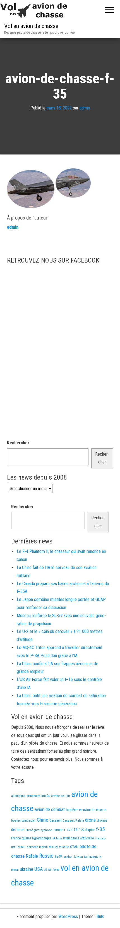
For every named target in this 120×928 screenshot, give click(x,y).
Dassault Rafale (73, 820)
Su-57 (58, 857)
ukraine (26, 869)
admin (85, 108)
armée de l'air (60, 796)
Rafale (32, 856)
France (16, 838)
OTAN (74, 847)
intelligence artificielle (78, 838)
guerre (26, 838)
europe (58, 830)
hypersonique (41, 838)
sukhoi (68, 857)
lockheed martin (37, 847)
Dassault (55, 820)
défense (17, 829)
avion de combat (50, 809)
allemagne (18, 796)
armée (45, 796)
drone (90, 820)
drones (102, 820)
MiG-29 (53, 847)
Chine (42, 820)
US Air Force (51, 870)
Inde (59, 838)
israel (21, 847)
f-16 (74, 829)
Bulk (100, 916)
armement (33, 796)
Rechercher (18, 442)
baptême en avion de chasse (86, 810)
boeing (16, 820)
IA (53, 838)
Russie (46, 855)
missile (64, 847)
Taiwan (78, 857)
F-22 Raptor (87, 830)
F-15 (67, 830)
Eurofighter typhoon (38, 830)
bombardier (29, 820)
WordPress (68, 916)
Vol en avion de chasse (31, 26)
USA (38, 869)
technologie (91, 857)
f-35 (100, 829)
